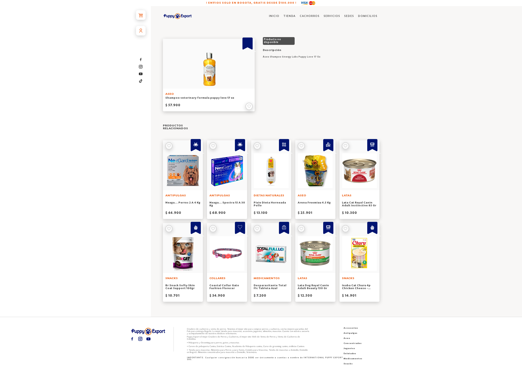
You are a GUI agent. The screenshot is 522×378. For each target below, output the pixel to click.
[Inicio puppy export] (177, 16)
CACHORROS (310, 16)
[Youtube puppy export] (140, 73)
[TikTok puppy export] (140, 81)
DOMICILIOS (367, 16)
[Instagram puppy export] (140, 66)
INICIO (274, 16)
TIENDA (289, 16)
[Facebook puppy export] (140, 59)
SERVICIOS (332, 16)
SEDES (349, 16)
